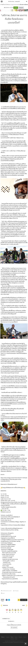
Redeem (20, 637)
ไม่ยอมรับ (21, 7)
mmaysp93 (17, 1)
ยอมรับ (15, 7)
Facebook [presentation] (11, 622)
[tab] (6, 618)
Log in (15, 627)
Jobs (16, 638)
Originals (8, 637)
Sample (16, 637)
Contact (12, 638)
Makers (4, 1)
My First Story (11, 1)
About (24, 637)
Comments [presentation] (5, 618)
